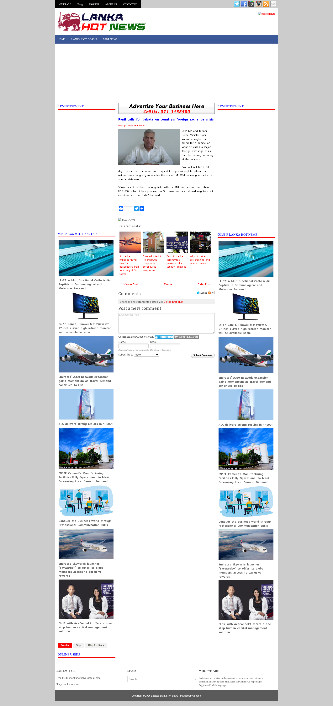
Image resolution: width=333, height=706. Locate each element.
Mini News (110, 39)
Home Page (64, 4)
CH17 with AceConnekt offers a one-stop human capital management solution (85, 627)
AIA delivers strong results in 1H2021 (86, 424)
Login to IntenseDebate (164, 337)
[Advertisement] (166, 74)
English (94, 4)
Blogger (197, 695)
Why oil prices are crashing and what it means (200, 260)
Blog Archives (96, 645)
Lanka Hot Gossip (84, 39)
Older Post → (206, 284)
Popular (65, 645)
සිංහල (80, 4)
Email (153, 342)
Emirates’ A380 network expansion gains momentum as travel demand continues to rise (85, 381)
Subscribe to (126, 354)
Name (122, 342)
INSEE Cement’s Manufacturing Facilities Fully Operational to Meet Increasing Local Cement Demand (84, 477)
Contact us (130, 4)
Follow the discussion (211, 292)
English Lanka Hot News (164, 695)
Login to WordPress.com (186, 337)
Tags (78, 645)
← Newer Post (129, 284)
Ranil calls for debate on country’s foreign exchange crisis (166, 119)
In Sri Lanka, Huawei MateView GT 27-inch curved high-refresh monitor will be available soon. (85, 328)
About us (111, 4)
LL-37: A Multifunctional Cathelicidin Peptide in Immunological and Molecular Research (85, 284)
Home (62, 39)
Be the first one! (173, 301)
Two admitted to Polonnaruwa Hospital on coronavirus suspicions (152, 263)
